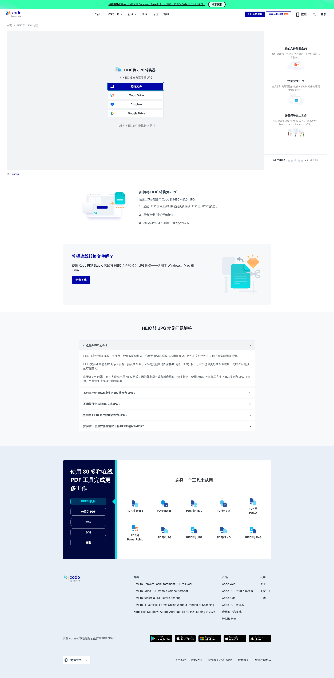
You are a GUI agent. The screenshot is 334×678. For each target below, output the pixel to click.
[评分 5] (302, 160)
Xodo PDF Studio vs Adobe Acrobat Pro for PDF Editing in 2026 (174, 612)
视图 (88, 542)
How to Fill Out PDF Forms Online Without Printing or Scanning (174, 605)
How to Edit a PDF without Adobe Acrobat (161, 591)
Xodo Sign (229, 598)
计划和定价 (229, 619)
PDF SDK (108, 638)
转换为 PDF (88, 511)
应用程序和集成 (232, 612)
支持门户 (265, 591)
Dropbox (136, 104)
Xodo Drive (136, 95)
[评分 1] (289, 160)
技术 (263, 598)
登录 (323, 14)
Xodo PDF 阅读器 (233, 605)
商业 (144, 14)
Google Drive (136, 113)
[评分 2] (292, 160)
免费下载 (81, 280)
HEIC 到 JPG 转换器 (28, 25)
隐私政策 (196, 660)
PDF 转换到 (88, 501)
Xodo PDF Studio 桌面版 (237, 591)
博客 (166, 14)
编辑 (88, 532)
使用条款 (180, 660)
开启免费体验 (255, 14)
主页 (9, 25)
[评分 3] (295, 160)
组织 (88, 522)
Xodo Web (229, 584)
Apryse (15, 174)
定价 (155, 14)
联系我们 (243, 660)
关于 (263, 584)
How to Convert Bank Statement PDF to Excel (163, 584)
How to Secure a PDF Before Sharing (157, 598)
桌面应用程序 (278, 14)
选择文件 (136, 86)
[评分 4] (298, 160)
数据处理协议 (263, 660)
